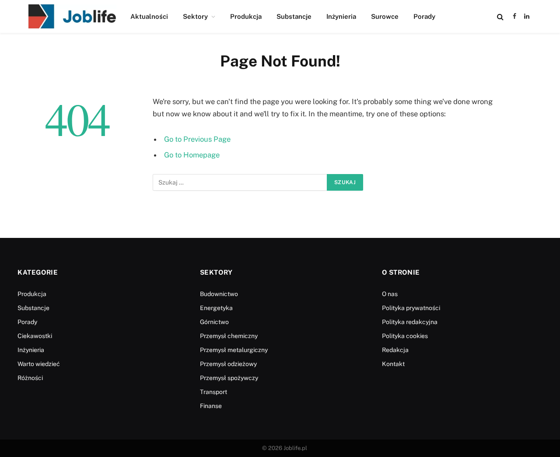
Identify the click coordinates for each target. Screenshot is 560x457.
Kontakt (393, 363)
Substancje (294, 16)
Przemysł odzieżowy (228, 363)
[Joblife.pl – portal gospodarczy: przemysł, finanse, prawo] (72, 16)
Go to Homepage (192, 154)
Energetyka (216, 307)
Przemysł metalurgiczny (234, 349)
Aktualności (149, 16)
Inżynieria (341, 16)
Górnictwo (214, 321)
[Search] (500, 16)
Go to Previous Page (197, 139)
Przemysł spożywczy (229, 377)
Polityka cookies (405, 335)
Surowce (385, 16)
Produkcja (246, 16)
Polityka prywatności (411, 307)
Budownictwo (219, 293)
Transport (213, 391)
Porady (424, 16)
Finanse (211, 405)
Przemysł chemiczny (229, 335)
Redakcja (395, 349)
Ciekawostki (35, 335)
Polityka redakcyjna (410, 321)
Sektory (195, 16)
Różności (30, 377)
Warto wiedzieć (39, 363)
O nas (390, 293)
